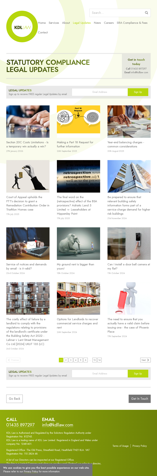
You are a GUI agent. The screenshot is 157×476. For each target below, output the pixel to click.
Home (42, 23)
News (97, 23)
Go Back (14, 398)
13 (95, 360)
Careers (109, 23)
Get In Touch (139, 398)
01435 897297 (139, 68)
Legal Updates (82, 23)
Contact (43, 32)
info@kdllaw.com (139, 72)
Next (144, 360)
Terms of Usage (121, 446)
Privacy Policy (139, 446)
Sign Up (138, 92)
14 (99, 360)
